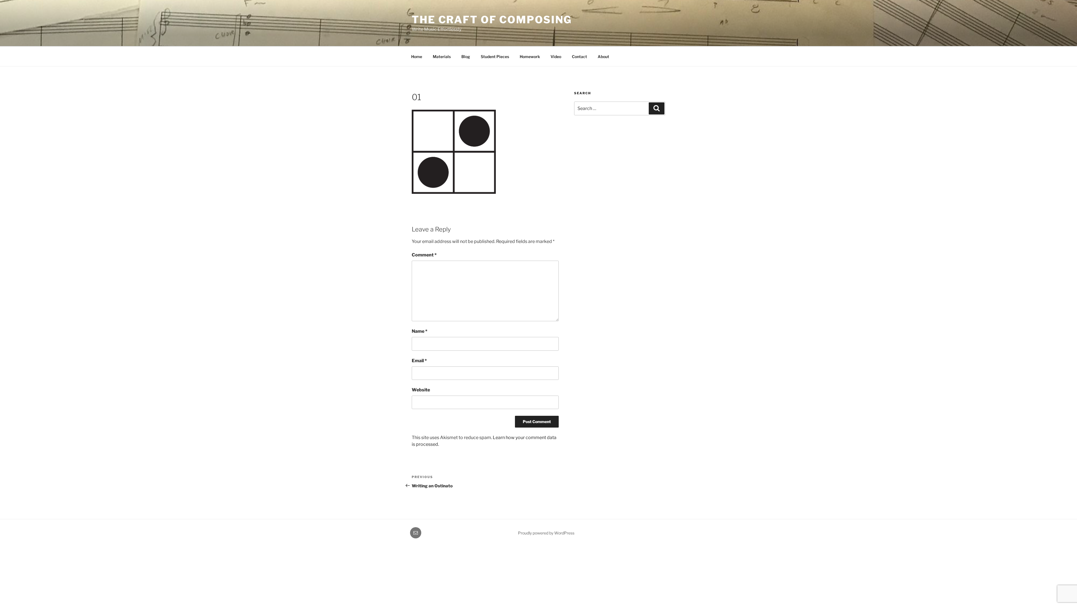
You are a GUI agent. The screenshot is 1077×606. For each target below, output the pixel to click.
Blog (465, 56)
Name (419, 331)
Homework (530, 56)
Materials (442, 56)
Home (416, 56)
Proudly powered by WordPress (546, 533)
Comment (424, 255)
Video (556, 56)
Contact (579, 56)
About (603, 56)
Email (419, 360)
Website (421, 389)
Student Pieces (495, 56)
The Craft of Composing (492, 19)
